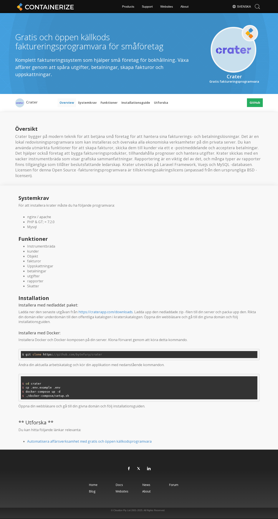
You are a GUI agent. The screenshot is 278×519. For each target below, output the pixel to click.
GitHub (255, 102)
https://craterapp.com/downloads (105, 312)
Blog (92, 491)
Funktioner (109, 102)
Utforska (161, 102)
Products (128, 6)
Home (93, 485)
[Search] (257, 6)
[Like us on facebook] (129, 469)
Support (147, 6)
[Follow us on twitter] (139, 469)
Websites (166, 6)
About (184, 6)
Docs (119, 485)
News (146, 485)
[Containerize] (44, 6)
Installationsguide (135, 102)
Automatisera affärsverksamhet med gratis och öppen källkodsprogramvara (89, 441)
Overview (67, 102)
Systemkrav (87, 102)
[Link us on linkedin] (149, 469)
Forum (173, 485)
